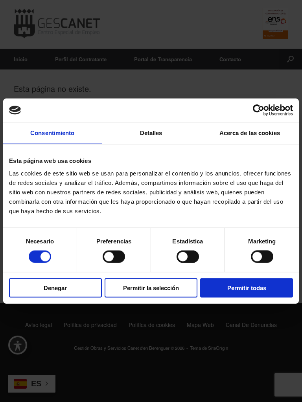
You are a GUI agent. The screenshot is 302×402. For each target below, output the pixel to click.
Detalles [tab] (151, 133)
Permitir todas (246, 287)
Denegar (55, 287)
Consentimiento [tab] (52, 133)
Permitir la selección (151, 287)
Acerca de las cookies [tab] (249, 133)
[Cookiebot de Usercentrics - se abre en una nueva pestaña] (258, 110)
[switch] (114, 256)
